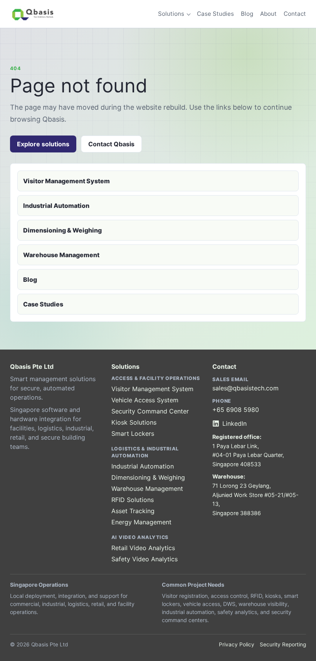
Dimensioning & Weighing (62, 230)
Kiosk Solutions (133, 422)
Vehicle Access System (144, 400)
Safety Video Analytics (144, 559)
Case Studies (215, 13)
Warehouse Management (61, 255)
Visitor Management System (66, 181)
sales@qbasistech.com (245, 388)
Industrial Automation (56, 205)
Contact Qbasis (111, 144)
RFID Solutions (132, 500)
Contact (295, 13)
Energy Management (141, 522)
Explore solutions (43, 144)
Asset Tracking (133, 511)
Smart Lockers (132, 433)
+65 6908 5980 (235, 409)
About (268, 13)
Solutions (171, 13)
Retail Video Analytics (143, 548)
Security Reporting (283, 644)
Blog (247, 13)
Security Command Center (150, 411)
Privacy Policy (236, 644)
